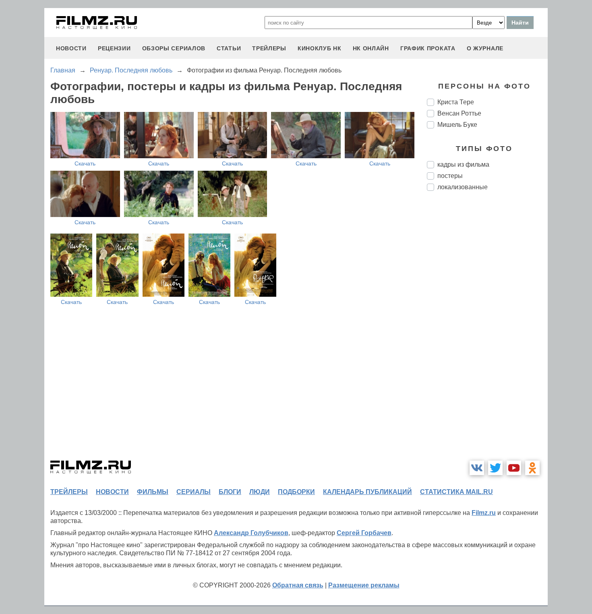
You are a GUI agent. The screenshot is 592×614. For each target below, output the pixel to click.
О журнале (485, 48)
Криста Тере (455, 102)
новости (71, 48)
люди (259, 491)
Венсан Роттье (459, 113)
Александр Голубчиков (251, 532)
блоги (230, 491)
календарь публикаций (367, 491)
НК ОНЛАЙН (371, 48)
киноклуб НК (320, 48)
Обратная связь (297, 585)
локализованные (462, 187)
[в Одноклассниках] (532, 468)
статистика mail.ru (456, 491)
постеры (450, 175)
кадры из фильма (463, 164)
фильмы (152, 491)
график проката (427, 48)
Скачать (85, 163)
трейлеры (269, 48)
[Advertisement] (487, 332)
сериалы (193, 491)
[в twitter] (495, 468)
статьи (229, 48)
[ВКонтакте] (477, 468)
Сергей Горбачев (364, 532)
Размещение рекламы (363, 585)
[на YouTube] (514, 468)
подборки (296, 491)
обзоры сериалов (174, 48)
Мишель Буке (457, 124)
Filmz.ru (484, 512)
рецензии (114, 48)
